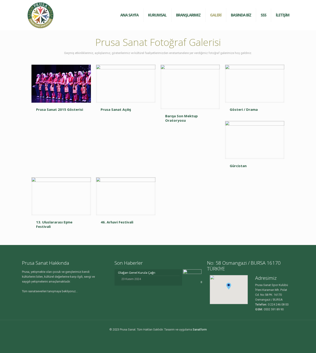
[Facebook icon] (155, 336)
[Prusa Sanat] (40, 15)
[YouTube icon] (160, 336)
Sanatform (200, 329)
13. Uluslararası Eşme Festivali (54, 224)
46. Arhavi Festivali (117, 222)
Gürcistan (238, 165)
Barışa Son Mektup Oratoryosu (181, 118)
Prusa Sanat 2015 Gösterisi (59, 109)
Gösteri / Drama (244, 109)
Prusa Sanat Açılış (116, 109)
